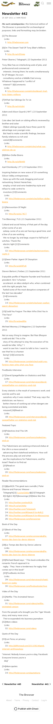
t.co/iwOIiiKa (23, 492)
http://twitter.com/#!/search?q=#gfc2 (26, 512)
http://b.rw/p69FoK (17, 266)
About (9, 700)
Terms (17, 700)
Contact (35, 700)
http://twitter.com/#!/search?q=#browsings (29, 515)
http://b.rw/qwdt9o (17, 321)
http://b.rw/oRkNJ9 (16, 161)
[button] (42, 3)
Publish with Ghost (28, 708)
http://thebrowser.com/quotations (24, 672)
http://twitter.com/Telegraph (22, 509)
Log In (44, 700)
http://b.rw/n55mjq (16, 54)
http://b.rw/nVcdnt (16, 106)
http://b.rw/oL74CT (18, 213)
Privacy (26, 700)
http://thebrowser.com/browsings (24, 519)
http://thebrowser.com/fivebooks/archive (28, 586)
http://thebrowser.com (17, 42)
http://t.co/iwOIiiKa (17, 505)
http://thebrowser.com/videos (23, 628)
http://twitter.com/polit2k (20, 502)
